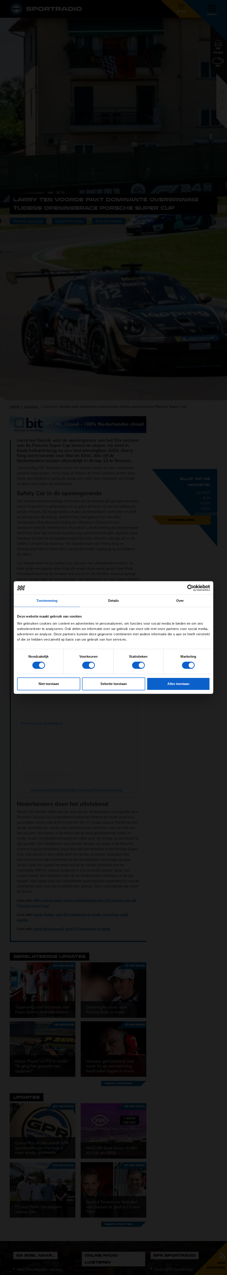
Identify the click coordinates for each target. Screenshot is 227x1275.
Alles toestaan (178, 684)
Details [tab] (113, 600)
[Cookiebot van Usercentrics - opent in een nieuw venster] (190, 588)
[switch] (88, 665)
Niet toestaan (49, 684)
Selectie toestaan (113, 684)
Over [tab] (180, 600)
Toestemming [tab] (46, 600)
